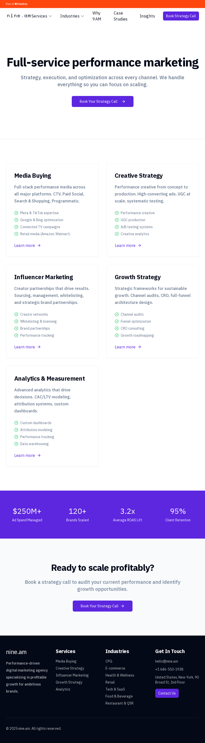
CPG (109, 661)
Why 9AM (96, 15)
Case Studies (121, 15)
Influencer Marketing (72, 675)
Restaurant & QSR (120, 703)
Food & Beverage (119, 696)
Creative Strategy (70, 668)
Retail (110, 682)
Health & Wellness (120, 675)
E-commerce (115, 668)
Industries (70, 15)
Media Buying (66, 661)
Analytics (63, 689)
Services (39, 15)
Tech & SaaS (115, 689)
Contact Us (167, 693)
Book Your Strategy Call (99, 101)
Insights (147, 15)
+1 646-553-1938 (169, 669)
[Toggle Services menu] (50, 16)
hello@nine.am (166, 661)
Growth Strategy (69, 682)
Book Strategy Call (181, 16)
